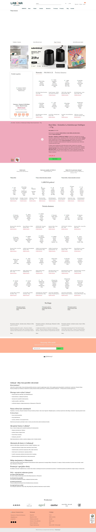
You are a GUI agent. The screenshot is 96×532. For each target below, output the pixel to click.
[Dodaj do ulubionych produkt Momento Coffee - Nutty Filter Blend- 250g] (20, 211)
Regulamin (32, 515)
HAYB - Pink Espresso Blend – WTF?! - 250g (15, 271)
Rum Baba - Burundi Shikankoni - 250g (67, 115)
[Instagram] (13, 522)
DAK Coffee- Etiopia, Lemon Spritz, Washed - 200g (53, 271)
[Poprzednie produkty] (13, 189)
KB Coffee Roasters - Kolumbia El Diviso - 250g (41, 115)
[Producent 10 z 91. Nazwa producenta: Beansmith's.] (67, 505)
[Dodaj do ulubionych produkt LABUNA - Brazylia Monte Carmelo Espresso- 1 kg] (59, 233)
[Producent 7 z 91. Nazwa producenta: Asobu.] (29, 505)
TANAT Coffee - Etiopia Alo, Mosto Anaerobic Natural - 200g (82, 199)
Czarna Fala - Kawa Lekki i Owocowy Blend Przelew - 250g (62, 199)
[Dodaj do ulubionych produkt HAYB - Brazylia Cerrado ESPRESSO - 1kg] (46, 255)
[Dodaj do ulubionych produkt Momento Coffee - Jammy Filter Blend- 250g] (36, 187)
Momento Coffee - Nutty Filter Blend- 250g (15, 227)
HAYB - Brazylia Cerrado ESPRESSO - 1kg (40, 271)
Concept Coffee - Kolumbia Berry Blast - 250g (15, 293)
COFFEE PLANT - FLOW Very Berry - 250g (67, 227)
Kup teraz (55, 158)
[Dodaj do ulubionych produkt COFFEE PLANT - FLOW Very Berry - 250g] (71, 211)
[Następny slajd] (83, 25)
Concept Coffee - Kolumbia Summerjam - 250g (28, 293)
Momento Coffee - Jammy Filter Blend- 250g (33, 199)
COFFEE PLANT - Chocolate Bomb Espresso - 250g (41, 227)
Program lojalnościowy (34, 525)
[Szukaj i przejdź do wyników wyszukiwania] (60, 3)
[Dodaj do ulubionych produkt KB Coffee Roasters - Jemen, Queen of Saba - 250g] (84, 77)
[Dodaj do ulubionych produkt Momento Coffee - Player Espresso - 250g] (59, 211)
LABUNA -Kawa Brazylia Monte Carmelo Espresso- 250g (41, 249)
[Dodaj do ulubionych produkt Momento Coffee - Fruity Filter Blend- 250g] (20, 233)
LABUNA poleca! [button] (48, 182)
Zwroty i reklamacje (34, 523)
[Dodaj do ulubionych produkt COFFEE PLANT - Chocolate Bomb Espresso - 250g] (46, 211)
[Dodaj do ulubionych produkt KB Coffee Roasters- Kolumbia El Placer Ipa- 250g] (46, 187)
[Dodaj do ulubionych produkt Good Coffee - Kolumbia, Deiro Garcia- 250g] (59, 99)
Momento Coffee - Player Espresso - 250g (53, 227)
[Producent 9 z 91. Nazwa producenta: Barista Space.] (54, 505)
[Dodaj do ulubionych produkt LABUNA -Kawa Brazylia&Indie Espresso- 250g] (33, 233)
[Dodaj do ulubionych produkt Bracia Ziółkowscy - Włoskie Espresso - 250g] (71, 233)
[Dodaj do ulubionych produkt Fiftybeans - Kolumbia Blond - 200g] (27, 187)
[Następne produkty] (83, 189)
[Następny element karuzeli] (85, 505)
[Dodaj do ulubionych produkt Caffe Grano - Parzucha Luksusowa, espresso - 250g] (84, 99)
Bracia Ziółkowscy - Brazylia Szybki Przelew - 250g (79, 249)
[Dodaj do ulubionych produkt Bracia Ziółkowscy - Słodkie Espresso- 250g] (33, 211)
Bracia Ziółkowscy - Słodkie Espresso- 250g (28, 227)
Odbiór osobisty (52, 517)
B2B (50, 523)
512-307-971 (13, 519)
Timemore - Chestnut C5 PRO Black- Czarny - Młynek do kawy (21, 105)
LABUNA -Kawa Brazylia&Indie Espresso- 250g (28, 249)
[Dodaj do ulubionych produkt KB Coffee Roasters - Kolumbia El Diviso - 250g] (46, 99)
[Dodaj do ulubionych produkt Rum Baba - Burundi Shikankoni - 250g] (71, 99)
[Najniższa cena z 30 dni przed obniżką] (27, 109)
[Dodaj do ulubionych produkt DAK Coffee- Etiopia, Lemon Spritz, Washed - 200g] (59, 255)
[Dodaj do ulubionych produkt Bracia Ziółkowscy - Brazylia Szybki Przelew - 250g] (84, 233)
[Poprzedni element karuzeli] (11, 505)
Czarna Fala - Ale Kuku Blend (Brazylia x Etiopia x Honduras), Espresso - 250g (67, 293)
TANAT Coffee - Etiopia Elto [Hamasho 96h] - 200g (66, 93)
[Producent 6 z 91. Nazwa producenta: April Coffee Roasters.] (16, 505)
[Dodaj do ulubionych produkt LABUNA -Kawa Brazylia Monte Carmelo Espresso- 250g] (46, 233)
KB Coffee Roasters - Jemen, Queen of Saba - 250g (79, 93)
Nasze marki (51, 521)
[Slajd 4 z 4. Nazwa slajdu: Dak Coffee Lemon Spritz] (48, 25)
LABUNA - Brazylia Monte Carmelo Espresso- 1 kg (53, 249)
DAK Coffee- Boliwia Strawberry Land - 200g (41, 93)
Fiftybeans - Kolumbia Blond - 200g (24, 199)
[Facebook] (11, 522)
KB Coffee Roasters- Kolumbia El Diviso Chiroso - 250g (71, 199)
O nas (50, 515)
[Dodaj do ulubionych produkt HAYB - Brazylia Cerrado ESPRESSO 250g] (33, 255)
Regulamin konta (33, 517)
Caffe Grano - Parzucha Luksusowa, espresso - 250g (79, 115)
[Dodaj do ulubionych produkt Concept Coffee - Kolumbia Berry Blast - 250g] (20, 277)
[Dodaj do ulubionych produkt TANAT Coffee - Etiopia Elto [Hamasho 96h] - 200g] (71, 77)
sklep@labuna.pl (14, 517)
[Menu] (94, 514)
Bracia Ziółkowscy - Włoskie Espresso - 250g (66, 249)
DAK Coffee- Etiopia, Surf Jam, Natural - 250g (52, 199)
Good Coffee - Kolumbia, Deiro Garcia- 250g (54, 115)
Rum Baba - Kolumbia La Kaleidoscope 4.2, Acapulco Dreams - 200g (14, 199)
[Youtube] (15, 522)
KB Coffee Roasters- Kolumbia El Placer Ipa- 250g (43, 199)
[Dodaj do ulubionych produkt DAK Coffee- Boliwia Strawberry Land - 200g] (46, 77)
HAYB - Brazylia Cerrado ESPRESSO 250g (27, 271)
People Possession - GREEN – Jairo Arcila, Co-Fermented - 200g (54, 93)
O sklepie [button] (51, 512)
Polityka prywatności (34, 519)
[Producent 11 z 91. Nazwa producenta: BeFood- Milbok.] (79, 505)
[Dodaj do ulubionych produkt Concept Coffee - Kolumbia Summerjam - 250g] (33, 277)
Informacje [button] (32, 512)
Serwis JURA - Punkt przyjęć (54, 525)
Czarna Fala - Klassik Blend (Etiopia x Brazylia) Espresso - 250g (54, 293)
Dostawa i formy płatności (35, 521)
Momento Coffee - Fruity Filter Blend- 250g (15, 249)
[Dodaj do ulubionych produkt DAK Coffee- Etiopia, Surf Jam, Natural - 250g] (55, 187)
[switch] (92, 522)
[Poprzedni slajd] (12, 25)
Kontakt (50, 519)
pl (65, 3)
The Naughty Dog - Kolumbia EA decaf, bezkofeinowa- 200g (41, 293)
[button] (42, 139)
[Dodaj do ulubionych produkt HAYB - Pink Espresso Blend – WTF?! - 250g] (20, 255)
